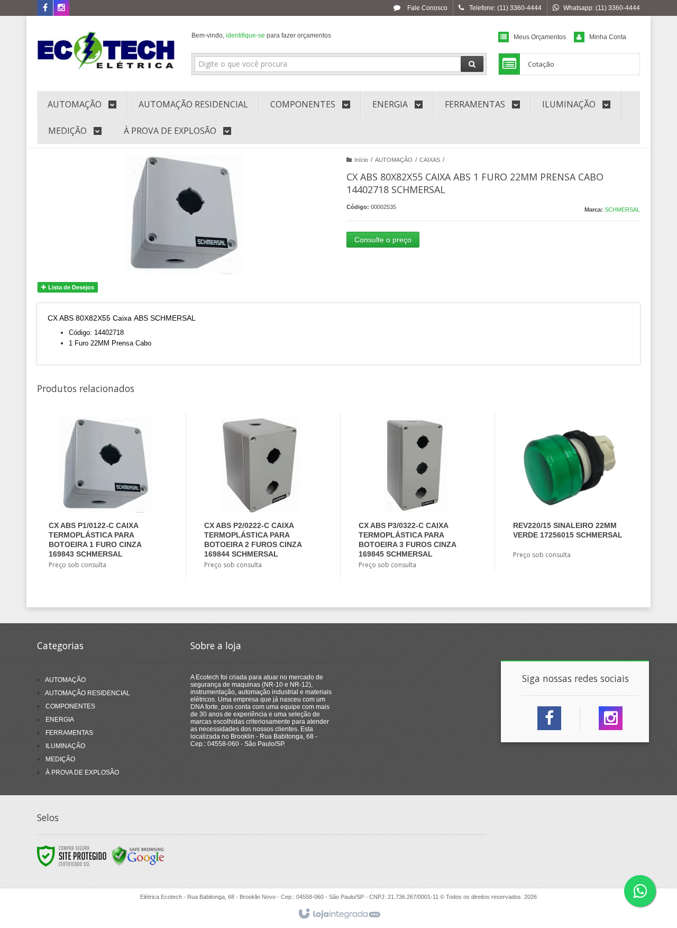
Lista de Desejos (70, 287)
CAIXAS (429, 160)
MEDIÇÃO (60, 759)
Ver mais (111, 533)
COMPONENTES (70, 706)
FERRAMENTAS (69, 732)
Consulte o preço (382, 239)
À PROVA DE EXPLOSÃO (82, 772)
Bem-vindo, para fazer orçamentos (261, 35)
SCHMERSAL (622, 209)
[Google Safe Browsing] (138, 855)
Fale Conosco (426, 8)
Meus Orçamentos (540, 37)
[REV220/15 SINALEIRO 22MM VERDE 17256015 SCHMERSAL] (569, 491)
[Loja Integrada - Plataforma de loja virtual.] (339, 914)
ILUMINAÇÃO (65, 746)
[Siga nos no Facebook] (45, 8)
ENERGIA (59, 719)
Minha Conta (607, 37)
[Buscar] (472, 64)
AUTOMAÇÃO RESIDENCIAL (87, 693)
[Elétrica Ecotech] (106, 50)
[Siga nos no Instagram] (61, 8)
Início (361, 160)
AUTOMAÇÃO (394, 160)
